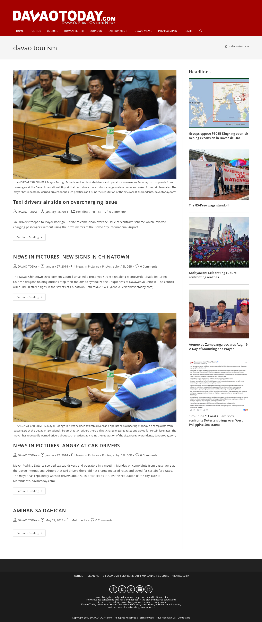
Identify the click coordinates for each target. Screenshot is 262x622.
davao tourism (240, 46)
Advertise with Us (166, 617)
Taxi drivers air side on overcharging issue (65, 201)
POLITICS (78, 576)
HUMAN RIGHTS (95, 576)
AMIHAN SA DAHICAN (39, 510)
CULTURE (163, 576)
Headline (82, 212)
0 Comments (117, 212)
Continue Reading (31, 238)
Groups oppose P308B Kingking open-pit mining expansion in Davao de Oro (218, 135)
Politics (96, 212)
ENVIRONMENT (130, 576)
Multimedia (79, 520)
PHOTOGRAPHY (181, 576)
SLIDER (127, 266)
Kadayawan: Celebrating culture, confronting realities (213, 275)
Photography (111, 266)
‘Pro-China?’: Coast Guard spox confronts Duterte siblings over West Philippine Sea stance (216, 420)
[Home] (226, 46)
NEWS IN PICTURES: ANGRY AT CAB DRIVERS (66, 445)
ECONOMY (113, 576)
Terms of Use (146, 617)
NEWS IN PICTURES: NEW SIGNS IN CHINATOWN (71, 256)
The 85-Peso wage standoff (209, 205)
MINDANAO (148, 576)
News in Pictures (87, 266)
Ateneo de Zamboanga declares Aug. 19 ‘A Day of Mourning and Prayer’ (218, 346)
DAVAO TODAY (27, 212)
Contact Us (184, 617)
